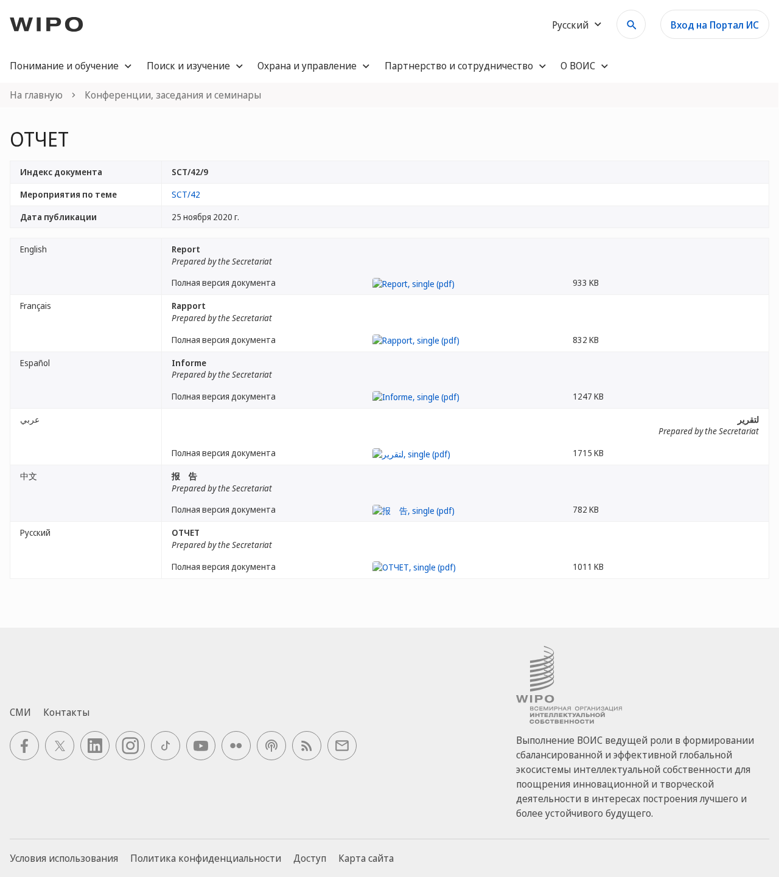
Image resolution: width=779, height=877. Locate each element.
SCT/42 (186, 194)
